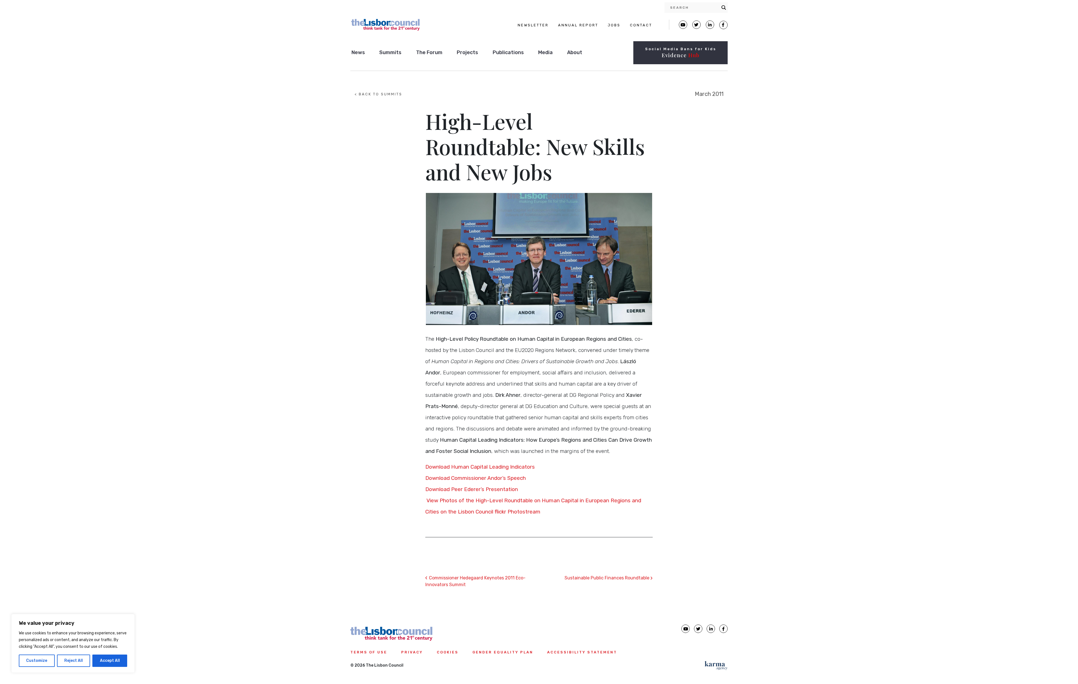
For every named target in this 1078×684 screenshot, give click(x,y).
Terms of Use (368, 652)
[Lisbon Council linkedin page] (711, 629)
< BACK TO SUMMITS (378, 94)
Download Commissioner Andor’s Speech (475, 478)
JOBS (614, 25)
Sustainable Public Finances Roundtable (609, 578)
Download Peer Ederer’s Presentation (471, 489)
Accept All (110, 660)
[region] (73, 643)
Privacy (412, 652)
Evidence (680, 55)
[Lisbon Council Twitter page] (696, 24)
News (358, 52)
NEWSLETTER (533, 25)
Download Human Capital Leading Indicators (480, 467)
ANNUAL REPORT (578, 25)
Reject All (73, 660)
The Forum (429, 52)
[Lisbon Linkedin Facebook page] (710, 24)
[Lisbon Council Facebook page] (723, 25)
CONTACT (641, 25)
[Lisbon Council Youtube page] (683, 24)
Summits (390, 52)
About (574, 52)
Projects (467, 52)
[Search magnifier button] (724, 7)
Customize (36, 660)
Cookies (447, 652)
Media (545, 52)
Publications (508, 52)
